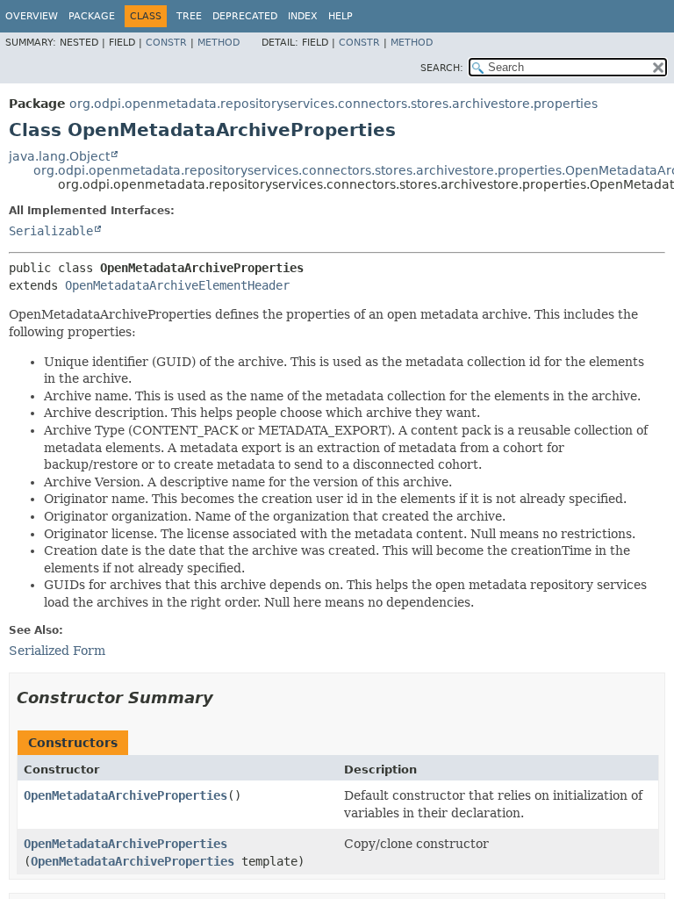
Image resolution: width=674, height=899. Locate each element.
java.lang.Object (59, 156)
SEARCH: (441, 68)
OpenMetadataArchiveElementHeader (177, 285)
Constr (166, 42)
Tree (189, 16)
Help (340, 16)
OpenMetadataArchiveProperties (125, 795)
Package (91, 16)
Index (303, 16)
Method (218, 42)
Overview (31, 16)
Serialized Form (57, 651)
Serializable (51, 231)
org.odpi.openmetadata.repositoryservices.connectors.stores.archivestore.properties (333, 104)
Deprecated (244, 16)
